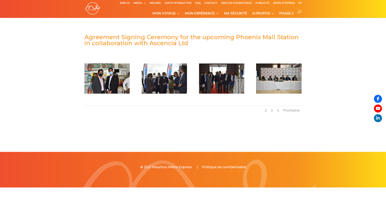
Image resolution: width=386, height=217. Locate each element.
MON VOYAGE (164, 13)
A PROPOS (261, 13)
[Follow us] (378, 99)
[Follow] (378, 108)
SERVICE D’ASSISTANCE (236, 3)
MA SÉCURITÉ (235, 13)
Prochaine (291, 110)
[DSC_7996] (107, 93)
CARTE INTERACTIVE (178, 3)
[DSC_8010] (164, 93)
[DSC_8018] (221, 93)
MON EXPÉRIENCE (200, 13)
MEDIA (137, 3)
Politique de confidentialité (224, 167)
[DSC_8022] (278, 93)
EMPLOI (125, 3)
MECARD (155, 3)
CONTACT (211, 3)
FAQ (198, 3)
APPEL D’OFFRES (284, 3)
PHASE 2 (286, 13)
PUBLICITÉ (262, 3)
